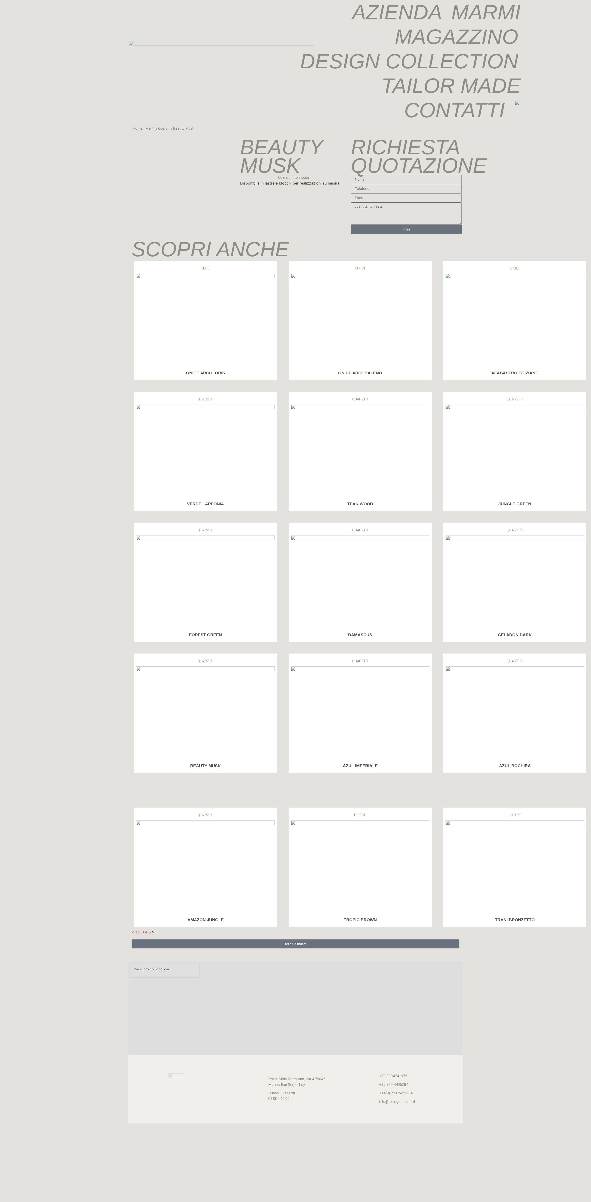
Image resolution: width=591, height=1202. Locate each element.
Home (137, 128)
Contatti (454, 110)
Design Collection (409, 61)
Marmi (486, 12)
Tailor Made (451, 85)
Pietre (360, 815)
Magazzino (456, 36)
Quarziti (164, 128)
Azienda (397, 12)
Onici (205, 268)
